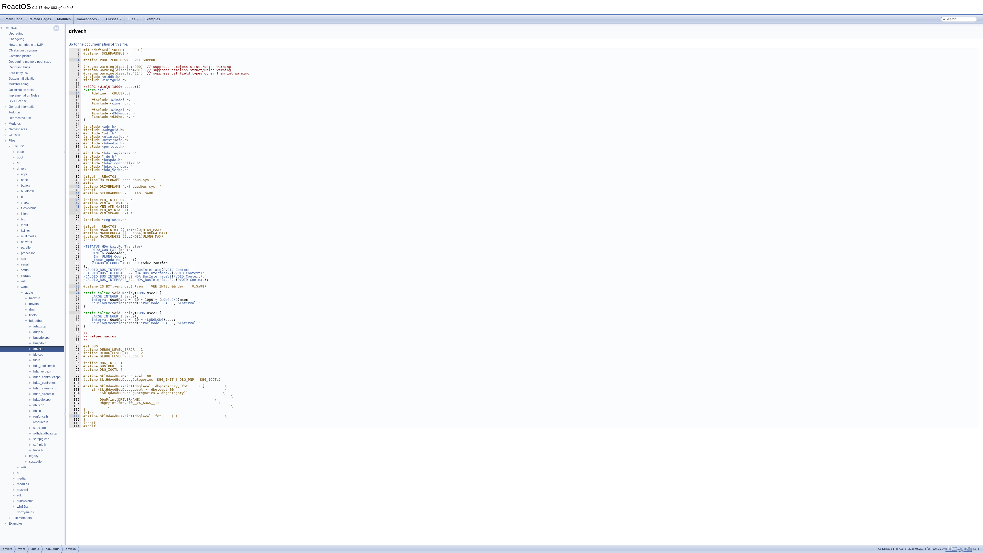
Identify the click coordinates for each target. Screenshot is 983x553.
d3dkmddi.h (122, 113)
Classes (112, 19)
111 (74, 416)
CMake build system (23, 50)
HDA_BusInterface (145, 270)
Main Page (14, 19)
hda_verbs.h (42, 371)
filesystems (28, 208)
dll (18, 163)
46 (74, 200)
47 (74, 203)
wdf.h (109, 133)
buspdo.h (39, 343)
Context (183, 270)
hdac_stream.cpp (45, 388)
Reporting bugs (19, 67)
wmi (24, 467)
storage (26, 276)
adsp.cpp (39, 326)
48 (74, 206)
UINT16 (98, 253)
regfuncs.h (40, 416)
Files (131, 19)
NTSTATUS (91, 246)
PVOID (168, 270)
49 (74, 210)
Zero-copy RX (18, 73)
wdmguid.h (113, 130)
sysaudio (35, 461)
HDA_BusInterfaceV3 (153, 276)
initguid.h (114, 80)
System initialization (22, 78)
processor (28, 253)
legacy (33, 456)
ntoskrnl (22, 490)
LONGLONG (169, 300)
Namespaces (87, 19)
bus (23, 197)
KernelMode (149, 303)
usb (23, 281)
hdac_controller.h (45, 383)
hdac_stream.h (43, 394)
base (20, 152)
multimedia (28, 236)
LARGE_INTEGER (105, 296)
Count (119, 256)
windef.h (120, 100)
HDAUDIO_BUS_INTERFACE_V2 (108, 273)
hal (19, 473)
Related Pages (39, 19)
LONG (141, 293)
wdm (24, 287)
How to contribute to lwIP (26, 45)
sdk (19, 495)
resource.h (40, 422)
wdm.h (109, 127)
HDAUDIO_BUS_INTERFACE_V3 (108, 276)
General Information (22, 107)
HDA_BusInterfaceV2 (153, 273)
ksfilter (25, 230)
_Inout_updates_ (107, 260)
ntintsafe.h (115, 137)
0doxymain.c (26, 512)
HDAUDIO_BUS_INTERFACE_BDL (109, 280)
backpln (34, 298)
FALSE (168, 303)
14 (74, 93)
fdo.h (36, 360)
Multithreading (19, 84)
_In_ (96, 256)
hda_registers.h (44, 366)
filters (24, 214)
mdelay (128, 293)
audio (29, 292)
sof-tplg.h (39, 444)
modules (23, 484)
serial (25, 264)
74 (74, 293)
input (24, 225)
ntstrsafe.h (115, 140)
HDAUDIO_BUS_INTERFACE (104, 270)
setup (25, 270)
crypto (25, 202)
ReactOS (11, 28)
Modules (64, 19)
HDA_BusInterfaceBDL (156, 280)
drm (32, 309)
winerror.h (122, 103)
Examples (152, 19)
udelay (128, 313)
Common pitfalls (20, 56)
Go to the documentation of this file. (98, 44)
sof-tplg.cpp (41, 439)
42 (74, 186)
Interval (128, 296)
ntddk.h (111, 77)
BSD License (18, 101)
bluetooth (27, 191)
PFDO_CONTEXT (104, 250)
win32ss (22, 506)
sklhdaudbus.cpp (45, 433)
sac (23, 259)
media (21, 478)
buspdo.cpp (41, 337)
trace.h (38, 450)
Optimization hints (21, 90)
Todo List (15, 112)
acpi (24, 174)
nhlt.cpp (38, 405)
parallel (26, 247)
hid (23, 219)
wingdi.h (120, 110)
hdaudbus (36, 321)
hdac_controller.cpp (47, 377)
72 (74, 286)
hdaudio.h (113, 143)
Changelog (16, 39)
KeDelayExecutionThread (114, 303)
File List (18, 146)
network (26, 242)
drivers (21, 169)
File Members (22, 518)
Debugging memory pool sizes (30, 61)
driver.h (38, 349)
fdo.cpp (38, 354)
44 (74, 193)
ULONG (107, 256)
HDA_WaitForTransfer (121, 246)
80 (74, 313)
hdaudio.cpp (42, 399)
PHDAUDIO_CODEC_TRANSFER (115, 263)
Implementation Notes (24, 95)
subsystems (25, 501)
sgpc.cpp (39, 428)
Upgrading (16, 33)
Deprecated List (20, 118)
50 (74, 213)
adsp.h (38, 332)
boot (20, 157)
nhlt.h (37, 411)
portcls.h (113, 146)
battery (25, 185)
